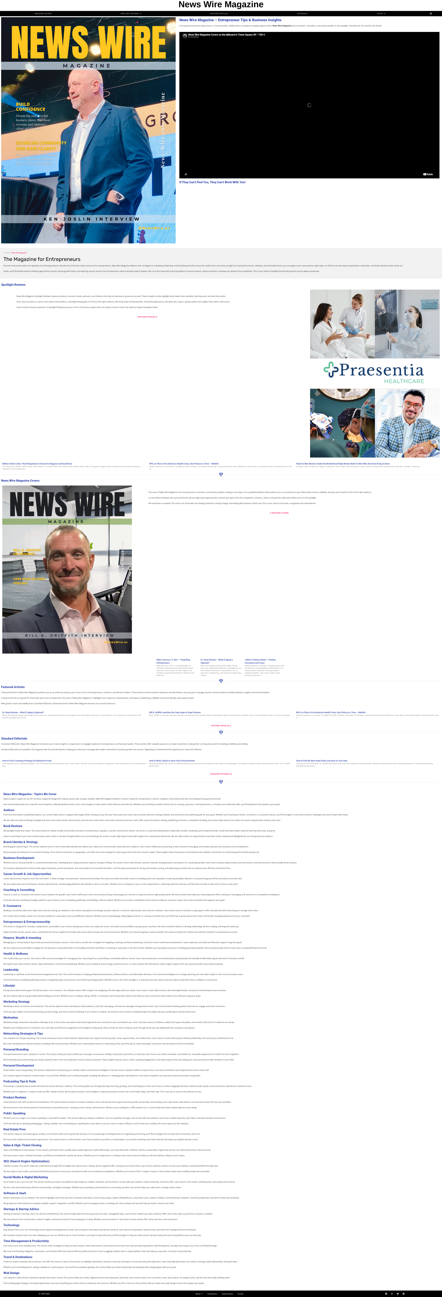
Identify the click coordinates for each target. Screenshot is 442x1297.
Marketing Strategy (16, 1001)
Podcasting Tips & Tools (19, 1081)
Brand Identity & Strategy (20, 842)
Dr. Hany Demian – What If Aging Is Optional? (23, 712)
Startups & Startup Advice (21, 1209)
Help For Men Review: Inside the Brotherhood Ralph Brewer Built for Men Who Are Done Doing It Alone (343, 463)
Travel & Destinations (17, 1257)
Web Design (11, 1273)
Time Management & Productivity (26, 1241)
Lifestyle (9, 985)
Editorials (302, 14)
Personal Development (18, 1065)
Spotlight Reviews (130, 14)
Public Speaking (14, 1113)
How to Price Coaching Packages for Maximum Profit (26, 760)
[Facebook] (386, 1293)
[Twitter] (398, 1293)
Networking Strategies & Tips (23, 1033)
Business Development (18, 858)
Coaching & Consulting (19, 890)
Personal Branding (16, 1049)
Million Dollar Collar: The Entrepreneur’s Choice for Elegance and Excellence (37, 463)
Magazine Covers (43, 14)
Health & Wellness (15, 953)
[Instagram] (392, 1293)
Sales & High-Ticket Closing (22, 1145)
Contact (240, 1294)
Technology (11, 1225)
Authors (8, 810)
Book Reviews (12, 826)
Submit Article (227, 1294)
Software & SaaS (14, 1193)
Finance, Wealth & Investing (22, 938)
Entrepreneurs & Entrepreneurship (26, 921)
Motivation (10, 1017)
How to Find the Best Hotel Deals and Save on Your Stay (321, 760)
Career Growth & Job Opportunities (27, 874)
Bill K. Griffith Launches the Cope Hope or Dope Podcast (175, 712)
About (198, 1294)
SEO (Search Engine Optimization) (26, 1161)
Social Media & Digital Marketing (25, 1177)
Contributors (212, 1294)
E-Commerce (12, 906)
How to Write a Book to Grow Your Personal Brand (172, 760)
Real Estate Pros (14, 1129)
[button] (431, 14)
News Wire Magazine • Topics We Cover (30, 794)
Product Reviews (14, 1097)
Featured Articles (219, 14)
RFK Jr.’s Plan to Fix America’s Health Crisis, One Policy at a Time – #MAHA (184, 463)
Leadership (11, 969)
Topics (380, 14)
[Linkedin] (403, 1293)
